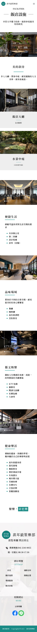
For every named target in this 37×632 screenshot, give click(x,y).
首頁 (9, 570)
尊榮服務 (9, 580)
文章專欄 (18, 606)
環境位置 (27, 575)
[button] (5, 201)
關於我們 (9, 575)
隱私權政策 (5, 629)
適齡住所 (27, 570)
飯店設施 (9, 585)
